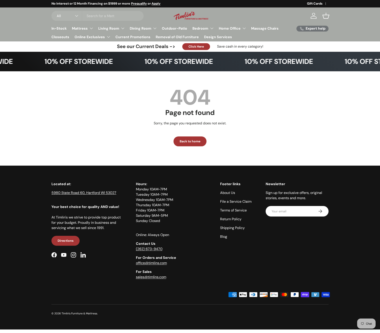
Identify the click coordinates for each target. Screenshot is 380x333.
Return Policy (230, 219)
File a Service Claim (236, 201)
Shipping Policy (232, 228)
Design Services (218, 37)
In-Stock (59, 28)
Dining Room (140, 28)
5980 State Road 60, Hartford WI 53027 (83, 192)
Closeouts (60, 37)
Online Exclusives (90, 37)
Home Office (230, 28)
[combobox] (97, 16)
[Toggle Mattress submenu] (91, 28)
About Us (227, 192)
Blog (223, 236)
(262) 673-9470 (149, 249)
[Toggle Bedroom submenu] (211, 28)
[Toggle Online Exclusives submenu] (108, 36)
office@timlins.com (151, 263)
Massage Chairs (265, 28)
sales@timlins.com (151, 277)
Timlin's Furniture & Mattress (79, 313)
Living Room (108, 28)
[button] (326, 16)
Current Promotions (132, 37)
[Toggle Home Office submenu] (244, 28)
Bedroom (200, 28)
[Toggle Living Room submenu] (122, 28)
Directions (65, 241)
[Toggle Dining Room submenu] (154, 28)
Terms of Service (233, 210)
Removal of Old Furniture (177, 37)
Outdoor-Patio (174, 28)
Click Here (196, 46)
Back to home (190, 141)
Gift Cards (315, 3)
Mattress (80, 28)
